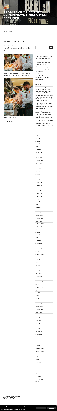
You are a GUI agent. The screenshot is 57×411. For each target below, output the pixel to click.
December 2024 (39, 185)
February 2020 (39, 331)
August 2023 (38, 226)
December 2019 (39, 337)
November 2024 (39, 188)
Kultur (5, 31)
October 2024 (38, 190)
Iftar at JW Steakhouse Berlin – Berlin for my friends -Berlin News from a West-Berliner (44, 97)
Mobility (37, 359)
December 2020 (39, 306)
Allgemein (37, 345)
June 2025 (38, 174)
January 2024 (38, 212)
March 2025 (38, 179)
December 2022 (39, 246)
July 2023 (37, 229)
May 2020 (37, 323)
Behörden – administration (41, 28)
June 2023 (38, 232)
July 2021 (37, 292)
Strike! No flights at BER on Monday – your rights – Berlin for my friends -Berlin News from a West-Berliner (44, 112)
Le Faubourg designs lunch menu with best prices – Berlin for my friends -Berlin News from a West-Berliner (44, 89)
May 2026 (37, 143)
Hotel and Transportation (26, 28)
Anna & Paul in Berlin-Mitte (41, 92)
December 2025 (39, 157)
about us (12, 31)
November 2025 (39, 160)
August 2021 (38, 290)
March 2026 (38, 149)
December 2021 (39, 279)
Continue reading (8, 121)
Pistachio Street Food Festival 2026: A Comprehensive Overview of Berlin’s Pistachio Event (44, 62)
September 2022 (39, 254)
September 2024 (39, 193)
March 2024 (38, 207)
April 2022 (37, 268)
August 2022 (38, 257)
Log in (36, 373)
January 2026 (38, 155)
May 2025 (37, 177)
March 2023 (38, 240)
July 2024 (37, 199)
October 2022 (38, 251)
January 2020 (38, 334)
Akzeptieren (41, 408)
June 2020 (38, 320)
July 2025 (37, 171)
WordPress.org (39, 382)
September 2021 (39, 287)
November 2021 (39, 281)
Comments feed (39, 379)
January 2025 (38, 182)
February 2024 (38, 210)
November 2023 (39, 218)
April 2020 (38, 326)
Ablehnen (51, 408)
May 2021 (37, 298)
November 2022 (39, 248)
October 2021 (38, 284)
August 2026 (38, 135)
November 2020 (39, 309)
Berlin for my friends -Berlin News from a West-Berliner (26, 15)
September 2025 (39, 166)
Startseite (6, 28)
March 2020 (38, 328)
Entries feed (38, 376)
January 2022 (38, 276)
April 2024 (37, 204)
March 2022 (38, 270)
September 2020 (39, 314)
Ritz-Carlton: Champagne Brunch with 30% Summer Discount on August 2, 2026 (43, 77)
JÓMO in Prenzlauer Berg (41, 67)
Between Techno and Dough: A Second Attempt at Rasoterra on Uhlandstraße (43, 71)
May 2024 (37, 201)
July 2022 (37, 259)
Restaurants (14, 28)
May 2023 (37, 235)
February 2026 (38, 152)
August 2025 (38, 168)
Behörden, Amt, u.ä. (40, 348)
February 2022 (38, 273)
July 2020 (37, 317)
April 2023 (37, 237)
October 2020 (38, 312)
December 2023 (39, 215)
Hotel (36, 353)
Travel (36, 365)
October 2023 (38, 221)
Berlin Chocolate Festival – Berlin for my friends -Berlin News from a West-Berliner (44, 105)
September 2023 (39, 223)
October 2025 (38, 163)
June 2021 (37, 295)
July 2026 (37, 138)
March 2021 (38, 301)
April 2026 (37, 146)
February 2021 (38, 303)
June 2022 (37, 262)
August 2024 (38, 196)
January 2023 (38, 243)
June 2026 (38, 141)
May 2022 (37, 265)
